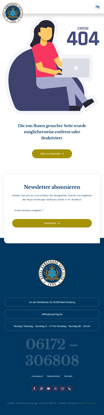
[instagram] (41, 388)
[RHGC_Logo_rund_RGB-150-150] (13, 3)
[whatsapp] (55, 388)
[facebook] (34, 388)
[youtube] (48, 388)
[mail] (62, 388)
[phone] (69, 388)
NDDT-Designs (90, 403)
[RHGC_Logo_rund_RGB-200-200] (52, 260)
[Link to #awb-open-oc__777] (97, 7)
